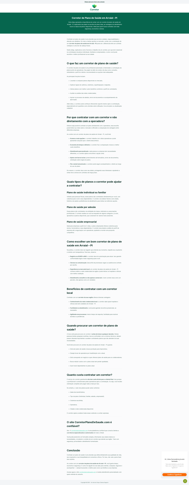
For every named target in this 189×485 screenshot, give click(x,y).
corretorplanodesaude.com (79, 430)
